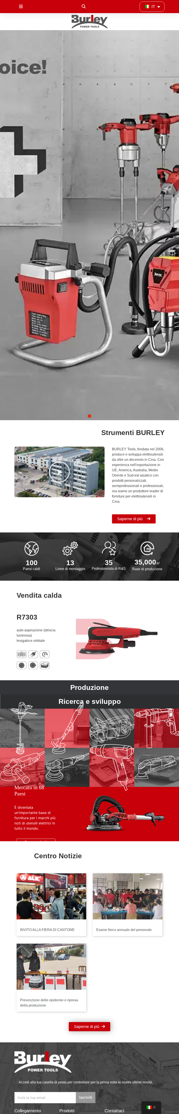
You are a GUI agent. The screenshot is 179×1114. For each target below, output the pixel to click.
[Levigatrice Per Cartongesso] (67, 728)
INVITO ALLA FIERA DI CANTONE (47, 930)
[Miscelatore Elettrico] (22, 728)
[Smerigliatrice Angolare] (22, 767)
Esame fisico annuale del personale (124, 930)
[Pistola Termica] (112, 767)
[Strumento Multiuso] (156, 767)
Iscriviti (85, 1097)
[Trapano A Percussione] (156, 728)
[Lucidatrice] (67, 767)
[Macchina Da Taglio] (112, 728)
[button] (83, 6)
